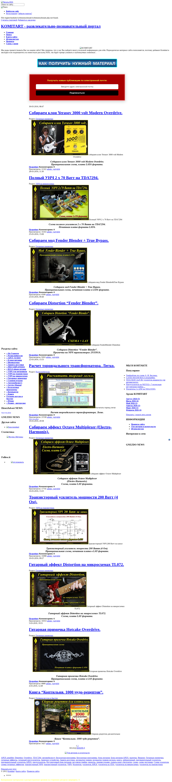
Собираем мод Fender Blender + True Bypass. (69, 240)
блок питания (104, 758)
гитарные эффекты (9, 760)
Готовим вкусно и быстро (47, 698)
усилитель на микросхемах (127, 764)
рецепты (91, 762)
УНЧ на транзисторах (45, 508)
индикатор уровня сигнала (104, 760)
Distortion (19, 758)
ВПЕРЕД (81, 748)
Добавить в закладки (27, 20)
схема (135, 762)
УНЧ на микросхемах (45, 184)
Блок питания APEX (120, 758)
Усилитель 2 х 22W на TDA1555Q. (141, 389)
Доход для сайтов (6, 412)
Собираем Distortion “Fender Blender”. (63, 303)
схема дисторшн (146, 762)
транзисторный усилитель (55, 764)
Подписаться (77, 93)
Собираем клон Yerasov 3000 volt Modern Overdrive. (75, 112)
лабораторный (129, 760)
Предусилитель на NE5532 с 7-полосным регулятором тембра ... (143, 385)
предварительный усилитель (148, 760)
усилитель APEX (89, 764)
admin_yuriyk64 (53, 169)
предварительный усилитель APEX (16, 762)
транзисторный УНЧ (34, 764)
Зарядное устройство (50, 760)
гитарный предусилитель (29, 760)
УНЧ (69, 764)
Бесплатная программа (66, 758)
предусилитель (39, 762)
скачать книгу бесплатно (121, 762)
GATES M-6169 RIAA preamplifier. (140, 378)
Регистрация (11, 13)
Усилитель (77, 764)
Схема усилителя (161, 762)
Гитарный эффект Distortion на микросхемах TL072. (76, 564)
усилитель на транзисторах (151, 764)
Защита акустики (67, 760)
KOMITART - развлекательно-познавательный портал (51, 26)
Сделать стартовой (9, 20)
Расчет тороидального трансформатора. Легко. (72, 365)
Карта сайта (21, 771)
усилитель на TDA (106, 764)
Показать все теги (8, 769)
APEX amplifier (7, 758)
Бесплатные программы (87, 758)
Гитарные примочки (44, 119)
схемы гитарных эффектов (12, 764)
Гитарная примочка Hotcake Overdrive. (64, 629)
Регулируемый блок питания (58, 762)
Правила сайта (33, 771)
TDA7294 (37, 758)
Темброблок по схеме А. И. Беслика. (141, 375)
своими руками (103, 762)
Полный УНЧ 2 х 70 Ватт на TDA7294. (63, 177)
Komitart (11, 771)
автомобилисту (48, 758)
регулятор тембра (79, 762)
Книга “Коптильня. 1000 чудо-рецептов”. (66, 692)
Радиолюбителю (43, 372)
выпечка (133, 758)
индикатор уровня (84, 760)
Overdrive (28, 758)
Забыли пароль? (25, 13)
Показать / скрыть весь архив (138, 415)
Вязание (141, 758)
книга (119, 760)
